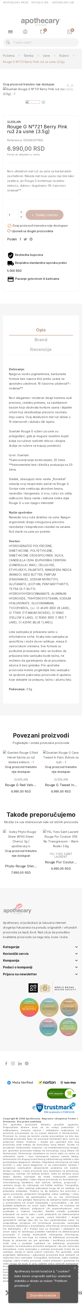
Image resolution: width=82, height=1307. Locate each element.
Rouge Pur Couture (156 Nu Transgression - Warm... (61, 862)
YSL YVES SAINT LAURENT (61, 855)
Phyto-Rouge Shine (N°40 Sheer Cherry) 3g (21, 866)
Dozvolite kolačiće (43, 1295)
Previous (2, 92)
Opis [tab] (41, 329)
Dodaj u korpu (47, 215)
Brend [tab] (41, 339)
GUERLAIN (21, 779)
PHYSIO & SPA (40, 2)
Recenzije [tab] (41, 349)
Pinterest (31, 239)
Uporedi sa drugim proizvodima (32, 231)
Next (80, 92)
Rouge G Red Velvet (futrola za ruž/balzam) (21, 785)
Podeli (20, 239)
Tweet (25, 239)
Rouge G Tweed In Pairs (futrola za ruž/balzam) (61, 785)
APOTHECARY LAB (63, 2)
